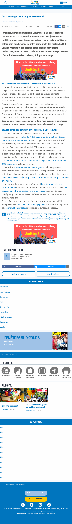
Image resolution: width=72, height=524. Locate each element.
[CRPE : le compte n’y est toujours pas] (18, 274)
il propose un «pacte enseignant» (29, 167)
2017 (1, 472)
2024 (2, 437)
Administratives (6, 317)
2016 (1, 477)
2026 (2, 427)
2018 (1, 467)
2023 (1, 442)
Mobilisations (5, 292)
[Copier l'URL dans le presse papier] (67, 26)
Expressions (19, 22)
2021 (1, 452)
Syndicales (12, 22)
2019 (1, 462)
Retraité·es (4, 312)
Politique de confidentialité (45, 511)
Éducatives (4, 322)
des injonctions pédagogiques (31, 205)
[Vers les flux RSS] (23, 505)
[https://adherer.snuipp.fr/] (35, 70)
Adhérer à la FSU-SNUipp (36, 499)
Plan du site (21, 511)
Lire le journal (8, 341)
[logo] (35, 2)
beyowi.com (30, 513)
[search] (5, 2)
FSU (1, 302)
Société (3, 327)
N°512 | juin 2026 (9, 344)
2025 (1, 432)
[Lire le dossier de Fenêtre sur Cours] (60, 341)
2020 (2, 457)
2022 (1, 447)
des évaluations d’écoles (15, 208)
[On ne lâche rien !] (53, 274)
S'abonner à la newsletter (36, 493)
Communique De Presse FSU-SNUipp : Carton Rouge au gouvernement (21, 256)
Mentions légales (31, 511)
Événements (4, 307)
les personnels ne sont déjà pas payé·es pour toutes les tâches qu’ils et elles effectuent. (35, 177)
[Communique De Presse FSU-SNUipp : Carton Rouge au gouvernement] (7, 256)
